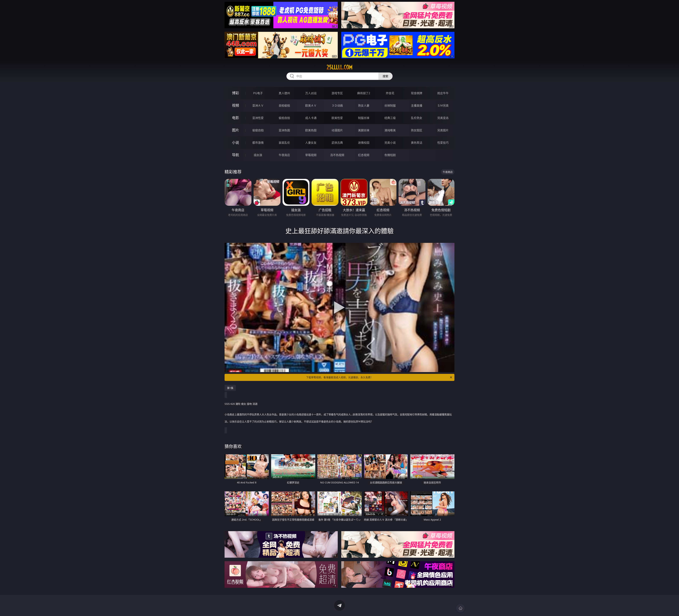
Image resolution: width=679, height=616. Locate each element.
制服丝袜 (363, 118)
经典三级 (390, 118)
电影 (235, 117)
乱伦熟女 (416, 118)
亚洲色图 (284, 130)
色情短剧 (390, 155)
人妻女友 (311, 143)
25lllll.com (340, 67)
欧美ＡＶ (311, 105)
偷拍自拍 (284, 118)
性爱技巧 (443, 143)
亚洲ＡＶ (258, 105)
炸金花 (390, 93)
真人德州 (284, 93)
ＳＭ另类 (443, 105)
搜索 (385, 76)
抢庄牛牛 (443, 93)
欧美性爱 (337, 118)
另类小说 (390, 143)
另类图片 (443, 130)
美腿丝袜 (363, 130)
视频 (235, 105)
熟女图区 (416, 130)
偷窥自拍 (258, 130)
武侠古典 (337, 143)
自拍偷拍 (284, 105)
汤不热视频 (337, 155)
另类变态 (443, 118)
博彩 (235, 93)
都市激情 (258, 143)
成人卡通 (311, 118)
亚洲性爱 (258, 118)
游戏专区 (337, 93)
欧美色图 (311, 130)
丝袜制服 (390, 105)
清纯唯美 (390, 130)
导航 (235, 155)
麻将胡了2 (363, 93)
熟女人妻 (363, 105)
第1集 (230, 388)
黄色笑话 (416, 143)
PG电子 (258, 93)
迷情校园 (363, 143)
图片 (235, 130)
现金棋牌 (416, 93)
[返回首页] (460, 608)
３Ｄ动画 (337, 105)
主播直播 (416, 105)
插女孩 (258, 155)
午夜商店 (284, 155)
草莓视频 (311, 155)
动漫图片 (337, 130)
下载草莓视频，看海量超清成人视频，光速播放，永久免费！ (339, 377)
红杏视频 (363, 155)
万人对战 (311, 93)
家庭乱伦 (284, 143)
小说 (235, 142)
